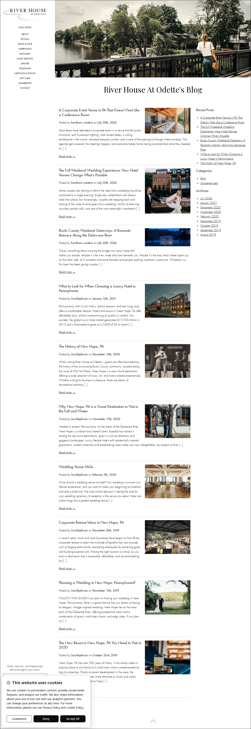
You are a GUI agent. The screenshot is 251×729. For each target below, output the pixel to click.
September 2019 (210, 230)
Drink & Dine (25, 43)
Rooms (25, 39)
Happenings (25, 48)
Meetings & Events (25, 73)
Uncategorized (209, 183)
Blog (203, 178)
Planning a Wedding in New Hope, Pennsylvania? (97, 582)
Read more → (67, 156)
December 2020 (210, 207)
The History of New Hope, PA (81, 346)
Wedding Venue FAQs (76, 466)
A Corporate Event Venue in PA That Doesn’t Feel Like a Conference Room (99, 112)
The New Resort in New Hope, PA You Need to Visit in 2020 (100, 645)
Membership (24, 83)
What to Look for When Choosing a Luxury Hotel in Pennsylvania (97, 288)
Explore (25, 63)
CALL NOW (24, 27)
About (24, 34)
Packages (25, 53)
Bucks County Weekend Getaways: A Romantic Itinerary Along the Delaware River (95, 232)
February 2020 (209, 216)
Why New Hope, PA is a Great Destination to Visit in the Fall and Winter (98, 409)
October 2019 (209, 226)
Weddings (25, 68)
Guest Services (25, 58)
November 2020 (210, 212)
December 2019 (210, 221)
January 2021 (208, 203)
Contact (25, 88)
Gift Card (25, 78)
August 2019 (208, 235)
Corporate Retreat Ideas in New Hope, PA (91, 522)
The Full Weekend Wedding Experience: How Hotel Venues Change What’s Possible (98, 172)
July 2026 (206, 198)
